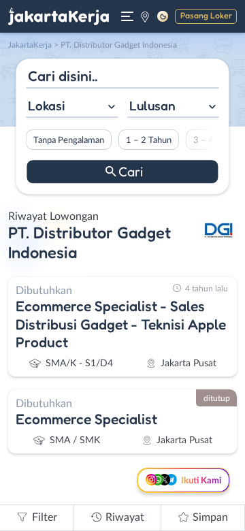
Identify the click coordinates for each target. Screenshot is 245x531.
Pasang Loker (206, 15)
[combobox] (72, 107)
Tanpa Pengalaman (68, 140)
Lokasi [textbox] (46, 105)
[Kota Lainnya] (145, 16)
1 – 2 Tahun (149, 140)
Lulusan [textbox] (152, 105)
